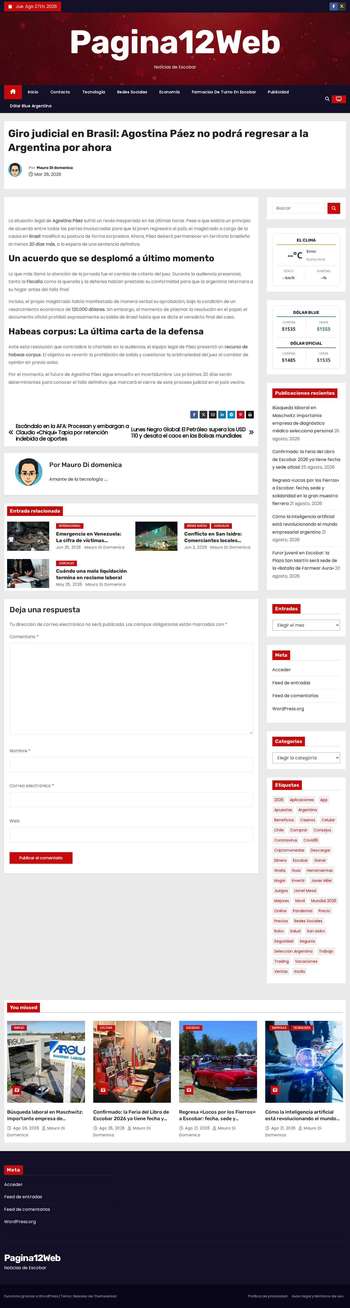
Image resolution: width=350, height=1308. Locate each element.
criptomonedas (289, 850)
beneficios (284, 820)
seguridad (283, 941)
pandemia (302, 911)
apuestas (283, 810)
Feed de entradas (291, 683)
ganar (320, 860)
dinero (280, 860)
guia (296, 870)
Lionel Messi (305, 890)
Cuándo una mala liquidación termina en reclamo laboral (91, 574)
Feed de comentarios (295, 695)
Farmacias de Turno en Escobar (224, 92)
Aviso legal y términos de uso (318, 1296)
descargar (320, 850)
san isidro (316, 931)
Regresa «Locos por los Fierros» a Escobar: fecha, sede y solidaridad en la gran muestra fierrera (217, 1122)
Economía (169, 92)
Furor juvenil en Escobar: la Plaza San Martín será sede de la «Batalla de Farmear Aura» (304, 561)
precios (281, 921)
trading (281, 961)
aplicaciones (302, 799)
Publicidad (278, 92)
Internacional (70, 526)
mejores (281, 900)
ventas (281, 971)
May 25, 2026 (69, 584)
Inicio (33, 92)
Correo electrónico (32, 786)
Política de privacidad (267, 1296)
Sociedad (193, 1028)
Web (15, 821)
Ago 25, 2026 (112, 1128)
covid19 (311, 840)
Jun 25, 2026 (68, 547)
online (280, 911)
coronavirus (285, 840)
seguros (307, 941)
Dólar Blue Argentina (30, 106)
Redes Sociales (132, 92)
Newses (80, 1296)
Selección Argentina (293, 951)
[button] (327, 99)
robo (279, 931)
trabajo (326, 951)
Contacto (60, 92)
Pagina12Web (175, 42)
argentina (307, 810)
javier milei (321, 880)
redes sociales (308, 921)
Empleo (19, 1028)
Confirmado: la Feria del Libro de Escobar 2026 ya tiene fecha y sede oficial (306, 459)
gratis (279, 870)
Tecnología (93, 92)
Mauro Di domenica (55, 167)
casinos (307, 820)
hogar (279, 880)
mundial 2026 (323, 900)
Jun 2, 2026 (195, 547)
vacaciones (306, 961)
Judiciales (221, 526)
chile (279, 830)
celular (328, 820)
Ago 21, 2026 (198, 1128)
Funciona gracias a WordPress (31, 1296)
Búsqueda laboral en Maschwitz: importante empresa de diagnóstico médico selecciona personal (45, 1122)
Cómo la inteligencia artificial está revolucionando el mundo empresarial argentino (304, 524)
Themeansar (105, 1296)
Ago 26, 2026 (26, 1128)
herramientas (320, 870)
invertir (298, 880)
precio (324, 911)
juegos (281, 890)
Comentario (24, 637)
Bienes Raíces (197, 526)
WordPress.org (288, 709)
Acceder (281, 670)
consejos (322, 830)
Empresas (279, 1028)
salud (295, 931)
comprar (298, 830)
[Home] (13, 92)
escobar (300, 860)
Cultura (106, 1028)
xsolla (299, 971)
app (324, 799)
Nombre (20, 751)
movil (300, 900)
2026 (279, 799)
